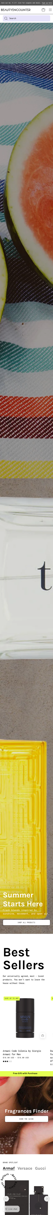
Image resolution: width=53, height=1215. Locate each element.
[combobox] (26, 18)
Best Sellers (6, 958)
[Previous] (6, 1199)
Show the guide (26, 1119)
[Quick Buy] (42, 1035)
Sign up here (47, 3)
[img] (7, 1061)
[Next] (47, 1199)
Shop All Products (26, 922)
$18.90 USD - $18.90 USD (16, 1057)
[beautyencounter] (16, 9)
